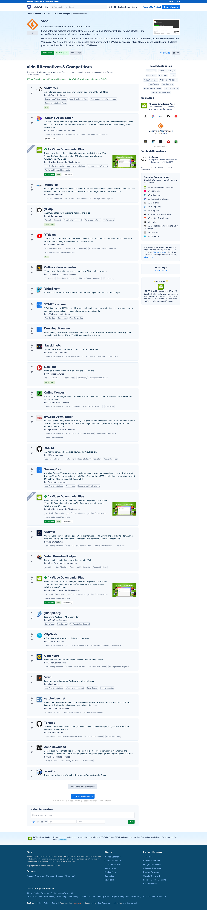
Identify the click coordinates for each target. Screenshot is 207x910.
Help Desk (37, 896)
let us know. (148, 257)
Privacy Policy (43, 903)
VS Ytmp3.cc (153, 210)
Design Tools (63, 893)
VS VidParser (153, 203)
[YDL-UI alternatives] (39, 449)
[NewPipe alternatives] (39, 368)
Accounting (73, 896)
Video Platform (154, 84)
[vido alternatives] (32, 24)
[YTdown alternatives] (39, 236)
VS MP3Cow (153, 232)
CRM (29, 896)
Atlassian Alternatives (152, 868)
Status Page (76, 53)
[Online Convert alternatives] (39, 393)
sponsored (62, 840)
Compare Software (112, 860)
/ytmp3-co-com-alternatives (41, 301)
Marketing (61, 896)
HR (94, 896)
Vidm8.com (160, 42)
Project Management (120, 896)
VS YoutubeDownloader (158, 218)
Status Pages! (110, 868)
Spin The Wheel (104, 903)
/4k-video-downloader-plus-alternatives (47, 574)
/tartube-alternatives (38, 720)
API (73, 876)
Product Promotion (35, 876)
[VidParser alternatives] (39, 89)
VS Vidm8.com (154, 195)
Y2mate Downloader (163, 38)
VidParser (146, 38)
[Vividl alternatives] (39, 678)
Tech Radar (148, 857)
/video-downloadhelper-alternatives (45, 553)
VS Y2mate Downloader (158, 199)
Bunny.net (77, 903)
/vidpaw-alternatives (38, 529)
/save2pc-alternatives (38, 768)
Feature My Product (151, 7)
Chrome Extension (112, 864)
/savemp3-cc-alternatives (40, 466)
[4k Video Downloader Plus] (39, 150)
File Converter (151, 75)
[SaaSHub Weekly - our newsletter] (110, 6)
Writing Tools (103, 896)
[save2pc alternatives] (39, 772)
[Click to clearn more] (103, 838)
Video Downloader (168, 80)
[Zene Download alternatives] (39, 748)
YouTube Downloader (152, 88)
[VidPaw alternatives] (39, 533)
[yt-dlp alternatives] (39, 210)
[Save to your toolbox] (32, 33)
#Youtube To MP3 (99, 79)
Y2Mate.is (143, 42)
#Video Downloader (36, 79)
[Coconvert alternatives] (39, 657)
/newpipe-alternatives (38, 364)
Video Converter (150, 80)
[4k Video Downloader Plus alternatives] (39, 578)
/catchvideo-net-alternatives (41, 695)
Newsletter (109, 880)
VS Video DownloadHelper (159, 214)
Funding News (110, 872)
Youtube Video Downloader (161, 92)
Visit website (48, 53)
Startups (56, 1)
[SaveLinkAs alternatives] (39, 346)
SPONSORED (30, 148)
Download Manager (167, 71)
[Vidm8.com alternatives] (39, 289)
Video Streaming (167, 84)
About (67, 876)
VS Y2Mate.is (153, 191)
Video (173, 75)
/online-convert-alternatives (41, 389)
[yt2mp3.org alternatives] (39, 614)
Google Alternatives (152, 864)
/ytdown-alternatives (38, 232)
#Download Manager (56, 79)
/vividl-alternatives (37, 674)
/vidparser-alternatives (39, 85)
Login (178, 1)
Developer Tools (48, 893)
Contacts (50, 876)
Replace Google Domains (154, 880)
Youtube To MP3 (171, 88)
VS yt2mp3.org (154, 206)
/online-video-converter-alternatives (45, 264)
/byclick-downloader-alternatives (44, 414)
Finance (151, 896)
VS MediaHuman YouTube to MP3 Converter (161, 227)
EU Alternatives (159, 252)
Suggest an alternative (83, 796)
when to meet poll (130, 903)
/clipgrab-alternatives (38, 631)
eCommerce (85, 896)
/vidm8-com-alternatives (40, 286)
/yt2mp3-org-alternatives (40, 610)
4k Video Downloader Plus (122, 42)
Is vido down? (161, 270)
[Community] (115, 6)
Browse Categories (112, 857)
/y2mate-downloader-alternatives (44, 115)
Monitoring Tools (139, 896)
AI (28, 893)
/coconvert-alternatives (39, 653)
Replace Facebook (151, 860)
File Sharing (163, 75)
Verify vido (165, 53)
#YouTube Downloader (79, 79)
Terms (54, 903)
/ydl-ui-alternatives (37, 445)
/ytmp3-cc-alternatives (39, 182)
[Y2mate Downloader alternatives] (39, 119)
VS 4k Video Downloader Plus (160, 187)
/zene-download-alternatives (42, 744)
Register (170, 1)
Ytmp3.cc (46, 42)
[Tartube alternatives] (39, 724)
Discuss (59, 876)
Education (161, 896)
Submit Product (171, 7)
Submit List (109, 876)
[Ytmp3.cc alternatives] (39, 186)
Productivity (49, 896)
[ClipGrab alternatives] (39, 635)
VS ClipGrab (153, 236)
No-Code (35, 893)
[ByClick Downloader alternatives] (39, 418)
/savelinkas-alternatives (39, 342)
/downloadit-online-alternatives (43, 325)
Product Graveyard (151, 872)
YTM (39, 305)
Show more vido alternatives (82, 786)
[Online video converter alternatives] (39, 268)
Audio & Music (151, 71)
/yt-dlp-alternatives (37, 206)
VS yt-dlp (151, 222)
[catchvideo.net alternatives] (39, 699)
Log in (33, 822)
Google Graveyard (151, 876)
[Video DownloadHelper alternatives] (39, 557)
